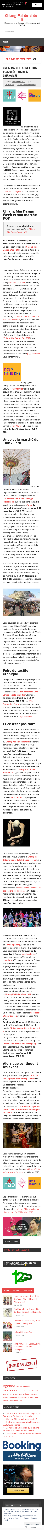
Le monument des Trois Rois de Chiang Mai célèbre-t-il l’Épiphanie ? (26, 1299)
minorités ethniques (16, 1397)
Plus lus (6, 1290)
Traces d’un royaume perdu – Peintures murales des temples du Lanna (21, 1109)
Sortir (16, 1241)
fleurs (4, 1394)
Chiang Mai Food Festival (18, 742)
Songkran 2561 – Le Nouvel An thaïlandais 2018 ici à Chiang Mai (27, 1347)
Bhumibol (19, 1386)
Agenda (9, 1386)
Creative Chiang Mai (13, 191)
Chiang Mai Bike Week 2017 (18, 994)
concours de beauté (23, 1391)
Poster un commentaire (26, 85)
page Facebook (33, 354)
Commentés (27, 1290)
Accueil (7, 1241)
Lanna (28, 1394)
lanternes (34, 1394)
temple (5, 1400)
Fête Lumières (14, 1394)
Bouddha (26, 1386)
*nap (29, 505)
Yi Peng (19, 1400)
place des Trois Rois (16, 283)
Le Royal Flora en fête (23, 1332)
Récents (16, 1290)
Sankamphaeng (13, 945)
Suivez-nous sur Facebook (16, 1250)
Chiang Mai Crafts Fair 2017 (17, 338)
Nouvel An (31, 1397)
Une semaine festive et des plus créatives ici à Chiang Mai (20, 71)
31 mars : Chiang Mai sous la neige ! (21, 1419)
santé (36, 1397)
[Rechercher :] (22, 31)
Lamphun (7, 960)
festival (34, 1390)
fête (8, 1394)
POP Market (17, 389)
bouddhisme (10, 1390)
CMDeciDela (9, 85)
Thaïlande (12, 1400)
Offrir (37, 5)
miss (25, 1397)
